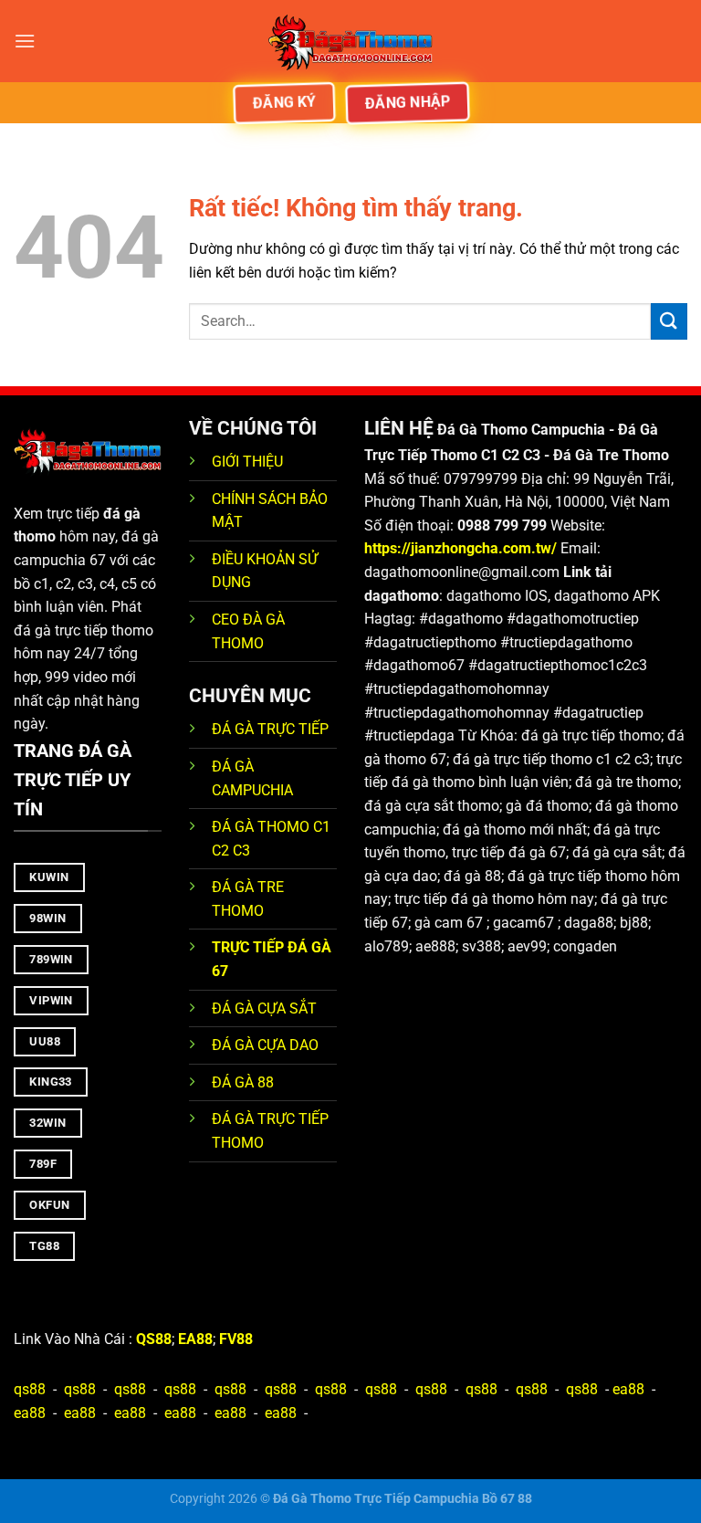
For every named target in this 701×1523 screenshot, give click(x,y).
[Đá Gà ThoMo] (350, 41)
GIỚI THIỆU (247, 461)
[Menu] (25, 40)
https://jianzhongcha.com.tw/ (460, 548)
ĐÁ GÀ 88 (243, 1082)
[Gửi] (669, 321)
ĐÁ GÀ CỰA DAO (265, 1045)
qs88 (30, 1389)
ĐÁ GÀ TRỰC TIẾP (272, 729)
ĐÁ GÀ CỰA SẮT (264, 1008)
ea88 (628, 1389)
